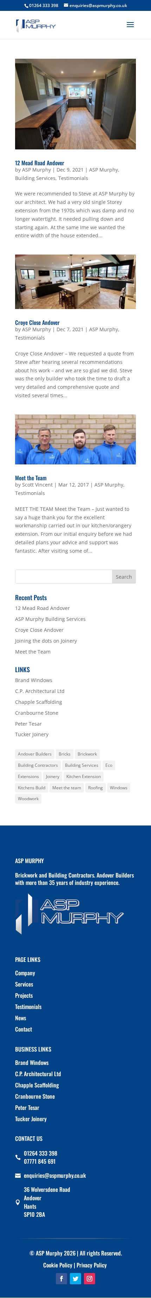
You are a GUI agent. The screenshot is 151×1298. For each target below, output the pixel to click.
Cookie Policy (57, 1265)
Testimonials (73, 178)
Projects (24, 995)
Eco (108, 765)
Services (24, 984)
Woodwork (28, 799)
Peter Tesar (28, 723)
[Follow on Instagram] (89, 1278)
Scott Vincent (37, 484)
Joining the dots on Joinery (46, 640)
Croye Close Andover (37, 322)
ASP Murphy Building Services (50, 619)
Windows (118, 788)
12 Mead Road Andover (39, 163)
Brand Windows (33, 680)
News (20, 1018)
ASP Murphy (36, 169)
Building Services (35, 178)
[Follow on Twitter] (75, 1278)
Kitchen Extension (83, 776)
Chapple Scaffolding (38, 702)
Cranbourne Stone (36, 712)
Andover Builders (35, 754)
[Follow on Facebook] (61, 1278)
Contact (23, 1029)
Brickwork (87, 754)
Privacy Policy (92, 1265)
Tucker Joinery (31, 734)
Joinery (52, 776)
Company (25, 973)
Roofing (95, 788)
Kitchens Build (31, 788)
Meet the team (66, 788)
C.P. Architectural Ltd (40, 691)
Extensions (28, 776)
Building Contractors (38, 765)
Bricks (65, 754)
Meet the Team (30, 478)
